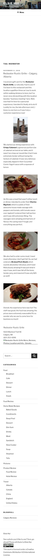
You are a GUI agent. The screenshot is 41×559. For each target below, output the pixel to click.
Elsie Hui (11, 3)
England (9, 499)
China (8, 494)
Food (5, 370)
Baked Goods (11, 410)
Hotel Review (11, 476)
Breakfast (10, 374)
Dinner (9, 387)
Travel (5, 482)
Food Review (8, 401)
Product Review (9, 468)
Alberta (9, 485)
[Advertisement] (20, 37)
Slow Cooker (11, 445)
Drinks (8, 432)
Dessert (9, 383)
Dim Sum (10, 427)
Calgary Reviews (10, 518)
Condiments (11, 414)
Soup (8, 449)
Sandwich (10, 440)
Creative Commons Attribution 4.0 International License (19, 552)
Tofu (8, 458)
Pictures (6, 464)
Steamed (10, 454)
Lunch (8, 392)
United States (11, 503)
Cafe (8, 378)
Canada (9, 490)
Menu (22, 12)
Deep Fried (10, 418)
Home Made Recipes (11, 406)
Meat (8, 436)
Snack (8, 396)
